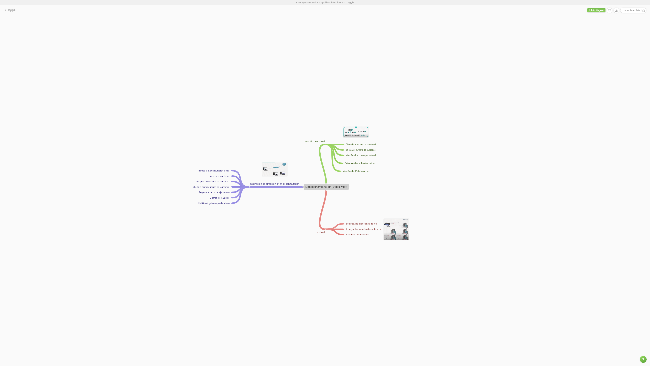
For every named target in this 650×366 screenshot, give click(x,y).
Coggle (350, 2)
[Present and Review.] (609, 10)
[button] (643, 359)
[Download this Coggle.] (616, 10)
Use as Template (631, 10)
